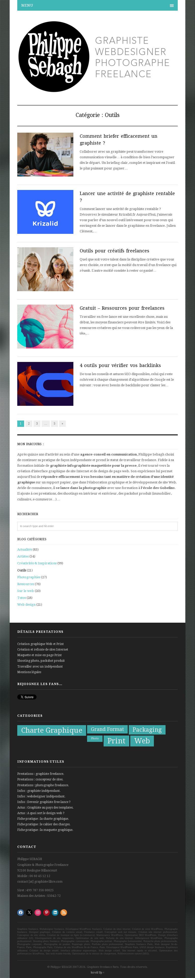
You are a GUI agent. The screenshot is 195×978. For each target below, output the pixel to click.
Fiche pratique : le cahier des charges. (43, 824)
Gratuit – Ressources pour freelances (122, 308)
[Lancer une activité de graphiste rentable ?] (45, 213)
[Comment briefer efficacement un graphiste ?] (45, 155)
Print (116, 741)
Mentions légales (29, 672)
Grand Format (107, 729)
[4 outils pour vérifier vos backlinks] (45, 385)
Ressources (25, 584)
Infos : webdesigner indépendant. (41, 796)
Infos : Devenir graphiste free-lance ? (44, 802)
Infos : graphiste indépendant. (38, 791)
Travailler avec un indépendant (40, 666)
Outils (21, 570)
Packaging (147, 729)
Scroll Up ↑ (97, 972)
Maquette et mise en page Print (39, 655)
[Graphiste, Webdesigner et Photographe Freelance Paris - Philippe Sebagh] (97, 90)
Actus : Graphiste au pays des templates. (45, 807)
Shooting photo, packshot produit (41, 660)
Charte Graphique (51, 730)
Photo (95, 738)
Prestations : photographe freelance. (43, 785)
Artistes (23, 556)
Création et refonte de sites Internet (42, 649)
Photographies (28, 577)
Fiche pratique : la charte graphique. (43, 818)
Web (142, 741)
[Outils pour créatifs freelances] (45, 270)
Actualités (24, 549)
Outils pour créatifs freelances (114, 250)
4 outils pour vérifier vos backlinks (120, 365)
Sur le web (25, 591)
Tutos (21, 598)
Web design (26, 604)
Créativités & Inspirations (37, 563)
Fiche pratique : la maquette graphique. (45, 830)
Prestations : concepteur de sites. (40, 779)
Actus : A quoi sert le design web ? (40, 813)
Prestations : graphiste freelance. (40, 774)
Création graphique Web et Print (40, 644)
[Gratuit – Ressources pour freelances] (45, 327)
